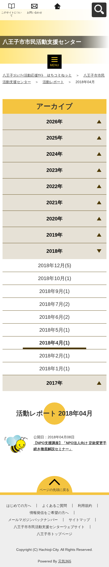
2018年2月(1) (54, 355)
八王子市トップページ (54, 534)
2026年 (54, 121)
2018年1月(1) (54, 368)
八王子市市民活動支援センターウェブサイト (49, 527)
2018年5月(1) (54, 330)
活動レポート (53, 82)
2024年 (54, 154)
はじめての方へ (18, 506)
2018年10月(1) (54, 278)
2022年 (54, 186)
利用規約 (85, 506)
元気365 (64, 561)
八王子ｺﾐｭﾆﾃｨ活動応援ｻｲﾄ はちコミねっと (37, 75)
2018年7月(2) (54, 304)
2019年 (54, 235)
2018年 (54, 251)
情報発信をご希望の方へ (49, 513)
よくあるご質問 (54, 506)
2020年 (54, 218)
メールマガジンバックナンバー (33, 520)
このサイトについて (11, 14)
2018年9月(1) (54, 291)
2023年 (54, 170)
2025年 (54, 138)
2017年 (54, 383)
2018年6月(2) (54, 317)
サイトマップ (79, 520)
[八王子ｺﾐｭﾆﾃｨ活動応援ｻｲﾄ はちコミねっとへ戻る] (57, 5)
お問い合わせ (34, 12)
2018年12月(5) (54, 265)
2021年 (54, 202)
